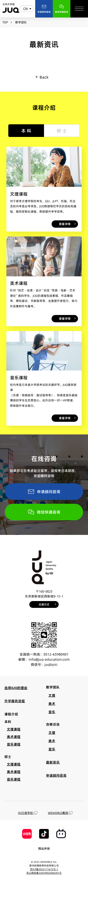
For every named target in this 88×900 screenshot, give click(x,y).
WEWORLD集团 (58, 813)
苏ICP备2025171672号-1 (44, 869)
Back (44, 77)
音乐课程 (14, 744)
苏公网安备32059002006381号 (44, 872)
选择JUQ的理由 (15, 687)
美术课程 (14, 736)
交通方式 (44, 604)
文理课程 (14, 729)
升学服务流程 (14, 701)
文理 (51, 695)
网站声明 (44, 848)
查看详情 (65, 224)
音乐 (51, 712)
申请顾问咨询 (48, 491)
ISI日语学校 (25, 813)
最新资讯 (53, 762)
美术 (51, 703)
